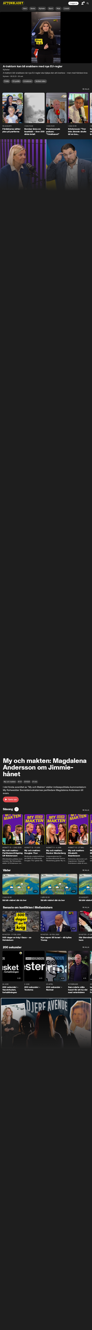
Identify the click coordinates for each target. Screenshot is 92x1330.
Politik (6, 81)
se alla (86, 89)
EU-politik (16, 81)
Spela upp (12, 799)
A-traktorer (27, 81)
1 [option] (16, 809)
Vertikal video (40, 81)
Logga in (73, 3)
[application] (46, 37)
